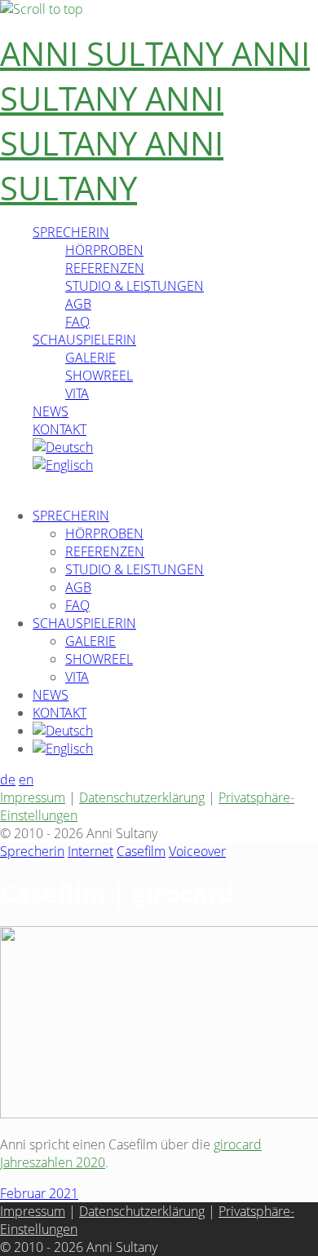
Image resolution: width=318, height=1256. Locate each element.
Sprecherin (32, 851)
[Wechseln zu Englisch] (63, 465)
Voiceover (197, 851)
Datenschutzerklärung (142, 797)
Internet (90, 851)
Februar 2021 (39, 1193)
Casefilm (141, 851)
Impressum (32, 797)
